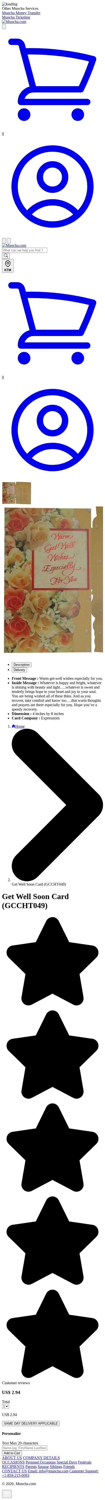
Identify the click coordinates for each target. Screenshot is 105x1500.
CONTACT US (14, 1471)
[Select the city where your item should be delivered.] (4, 26)
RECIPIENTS (13, 1467)
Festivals (84, 1462)
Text (5, 1443)
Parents (31, 1467)
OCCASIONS (13, 1462)
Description (22, 665)
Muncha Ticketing (16, 17)
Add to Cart (12, 1453)
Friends (69, 1467)
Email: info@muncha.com (48, 1471)
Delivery (19, 670)
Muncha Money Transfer (21, 13)
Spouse (43, 1467)
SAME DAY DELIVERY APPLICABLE (31, 1423)
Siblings (56, 1467)
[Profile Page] (52, 236)
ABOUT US (12, 1458)
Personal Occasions (41, 1462)
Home (20, 726)
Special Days (67, 1462)
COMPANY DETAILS (41, 1458)
